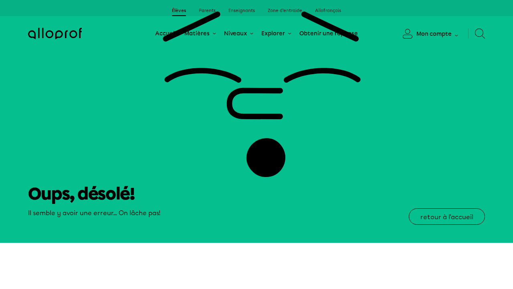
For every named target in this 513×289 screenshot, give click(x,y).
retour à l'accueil (446, 217)
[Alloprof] (55, 33)
